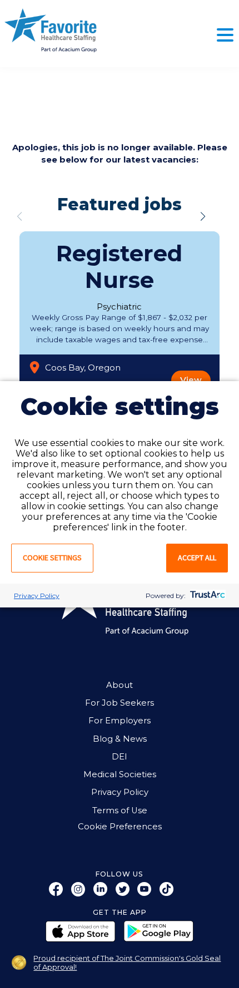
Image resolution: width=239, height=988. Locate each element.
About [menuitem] (119, 685)
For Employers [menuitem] (119, 721)
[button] (203, 216)
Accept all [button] (197, 558)
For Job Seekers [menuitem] (119, 703)
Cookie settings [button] (52, 558)
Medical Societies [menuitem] (119, 774)
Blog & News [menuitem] (120, 739)
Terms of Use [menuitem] (119, 810)
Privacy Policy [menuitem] (119, 792)
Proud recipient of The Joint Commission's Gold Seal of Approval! (127, 962)
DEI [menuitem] (119, 757)
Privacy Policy (36, 595)
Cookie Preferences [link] (120, 827)
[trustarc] (206, 595)
